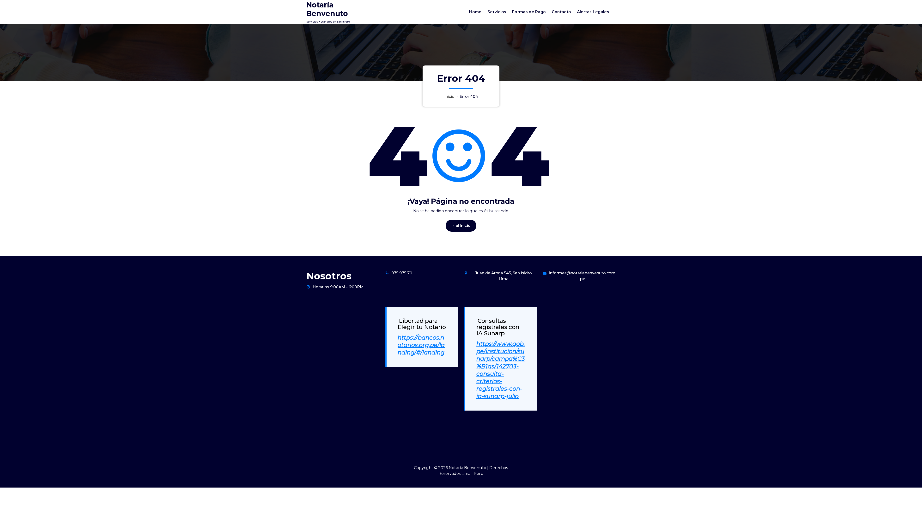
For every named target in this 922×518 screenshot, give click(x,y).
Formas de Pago (529, 12)
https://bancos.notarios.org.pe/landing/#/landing (421, 345)
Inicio (449, 96)
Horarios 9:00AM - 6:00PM (338, 287)
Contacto (561, 12)
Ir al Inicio (461, 225)
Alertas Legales (593, 12)
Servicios (496, 12)
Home (475, 12)
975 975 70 (401, 273)
